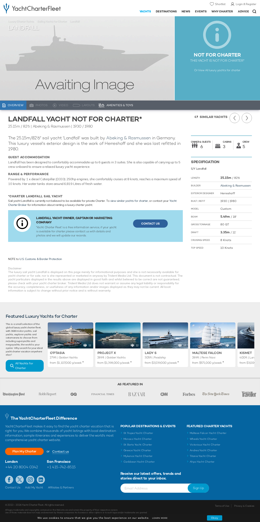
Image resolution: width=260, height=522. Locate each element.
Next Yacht (247, 118)
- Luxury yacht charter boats (40, 8)
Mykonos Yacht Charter (138, 456)
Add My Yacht (34, 487)
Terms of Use (222, 506)
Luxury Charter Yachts (21, 21)
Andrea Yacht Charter (203, 450)
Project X (107, 353)
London (11, 461)
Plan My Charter (24, 451)
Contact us (60, 451)
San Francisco (58, 461)
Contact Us (150, 223)
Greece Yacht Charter (137, 450)
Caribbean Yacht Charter (139, 461)
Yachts (145, 11)
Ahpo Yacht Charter (202, 461)
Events (201, 11)
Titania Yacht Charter (203, 456)
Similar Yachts (214, 117)
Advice (243, 11)
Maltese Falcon (207, 353)
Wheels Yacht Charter (203, 439)
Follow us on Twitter (20, 480)
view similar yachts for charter (129, 201)
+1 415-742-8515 (61, 467)
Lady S (151, 353)
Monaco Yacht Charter (138, 439)
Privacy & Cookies (244, 506)
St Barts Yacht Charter (138, 444)
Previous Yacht (235, 118)
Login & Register (246, 4)
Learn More (160, 518)
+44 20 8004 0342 (21, 467)
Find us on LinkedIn (41, 480)
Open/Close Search (254, 11)
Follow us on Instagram (30, 480)
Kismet (246, 353)
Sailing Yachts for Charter (52, 21)
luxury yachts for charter (224, 70)
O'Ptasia (57, 353)
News (186, 11)
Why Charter (222, 11)
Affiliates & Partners (61, 487)
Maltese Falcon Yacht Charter (208, 433)
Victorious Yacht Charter (205, 444)
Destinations (166, 11)
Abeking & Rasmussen (128, 138)
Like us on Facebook (9, 480)
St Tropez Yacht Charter (138, 433)
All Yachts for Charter (24, 365)
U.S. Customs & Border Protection (41, 259)
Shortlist (220, 4)
